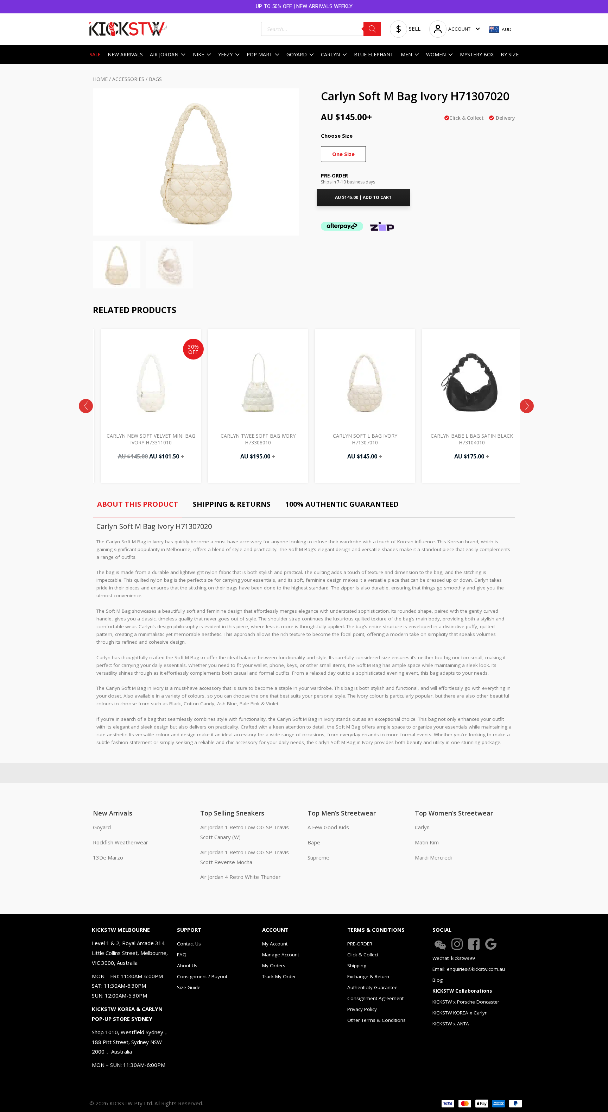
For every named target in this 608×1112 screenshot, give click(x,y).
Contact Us (189, 944)
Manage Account (280, 954)
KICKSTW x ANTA (450, 1023)
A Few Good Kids (328, 827)
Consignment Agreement (375, 998)
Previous (86, 406)
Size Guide (189, 987)
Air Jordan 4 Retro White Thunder (240, 876)
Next (527, 406)
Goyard (102, 827)
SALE (95, 54)
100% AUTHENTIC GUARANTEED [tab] (342, 504)
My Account (274, 944)
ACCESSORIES (128, 79)
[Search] (372, 29)
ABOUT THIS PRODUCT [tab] (137, 504)
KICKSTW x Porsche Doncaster (465, 1002)
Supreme (318, 857)
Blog (437, 980)
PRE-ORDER (359, 944)
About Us (187, 965)
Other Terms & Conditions (376, 1020)
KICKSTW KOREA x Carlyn (460, 1013)
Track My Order (279, 976)
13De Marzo (108, 857)
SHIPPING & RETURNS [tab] (232, 504)
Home (100, 79)
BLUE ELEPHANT (373, 54)
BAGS (155, 79)
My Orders (273, 965)
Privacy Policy (362, 1009)
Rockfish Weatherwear (120, 842)
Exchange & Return (368, 976)
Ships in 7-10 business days (348, 182)
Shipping (356, 965)
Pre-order (334, 176)
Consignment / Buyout (202, 976)
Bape (314, 842)
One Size (343, 153)
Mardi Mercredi (433, 857)
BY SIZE (510, 54)
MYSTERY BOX (477, 54)
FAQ (181, 954)
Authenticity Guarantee (372, 987)
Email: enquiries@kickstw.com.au (468, 969)
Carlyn (422, 827)
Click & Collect (362, 954)
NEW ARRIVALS (125, 54)
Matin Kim (427, 842)
